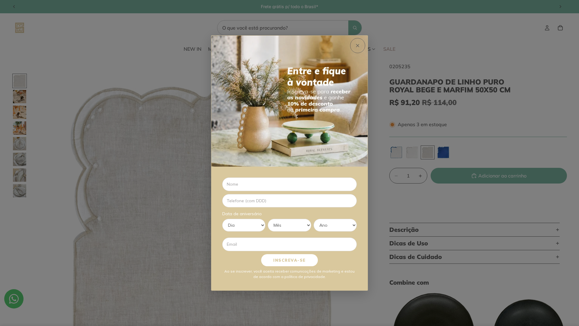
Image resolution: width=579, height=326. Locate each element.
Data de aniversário (242, 213)
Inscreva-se (289, 260)
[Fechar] (357, 45)
